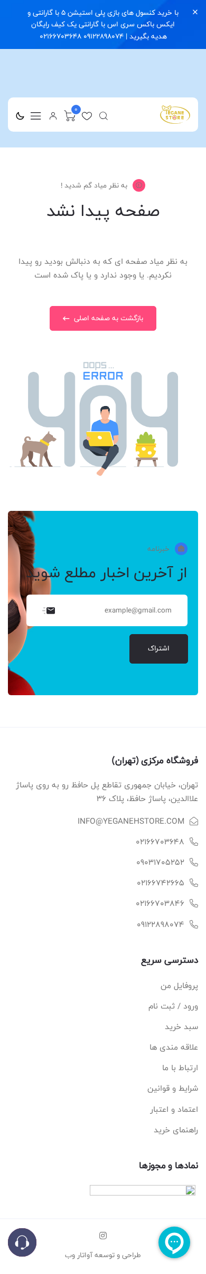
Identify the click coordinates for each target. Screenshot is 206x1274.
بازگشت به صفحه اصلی (107, 318)
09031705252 (160, 862)
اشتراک (159, 648)
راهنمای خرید (176, 1130)
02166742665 (160, 883)
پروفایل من (179, 986)
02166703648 (160, 842)
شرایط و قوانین (172, 1088)
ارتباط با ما (180, 1068)
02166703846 (160, 903)
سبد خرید (181, 1027)
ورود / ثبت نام (173, 1006)
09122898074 (160, 924)
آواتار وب (78, 1255)
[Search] (103, 116)
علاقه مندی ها (173, 1047)
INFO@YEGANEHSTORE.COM (131, 821)
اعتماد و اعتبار (174, 1109)
